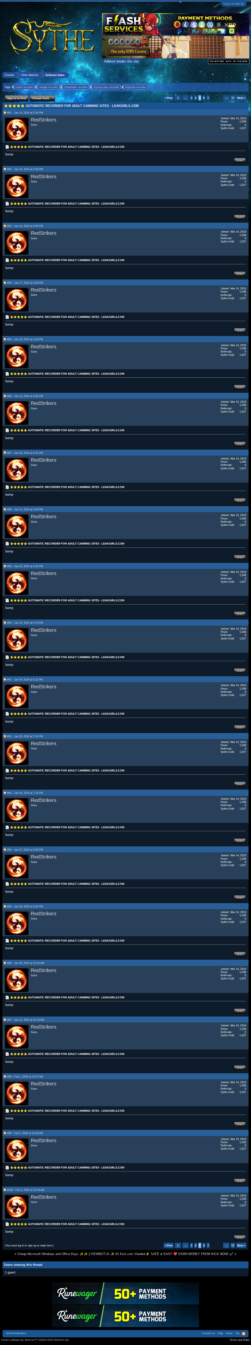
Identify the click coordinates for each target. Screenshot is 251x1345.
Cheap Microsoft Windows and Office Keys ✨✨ (52, 1254)
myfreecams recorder (106, 87)
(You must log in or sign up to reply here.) (29, 1245)
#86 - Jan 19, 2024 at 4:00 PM (25, 396)
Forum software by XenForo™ (35, 1339)
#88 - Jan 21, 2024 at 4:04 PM (25, 509)
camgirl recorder (48, 87)
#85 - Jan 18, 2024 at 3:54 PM (25, 339)
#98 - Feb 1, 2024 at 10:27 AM (25, 1076)
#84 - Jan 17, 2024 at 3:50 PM (25, 282)
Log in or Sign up (234, 3)
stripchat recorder (135, 87)
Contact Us (208, 1333)
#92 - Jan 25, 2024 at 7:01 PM (25, 736)
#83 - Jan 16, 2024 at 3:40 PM (25, 225)
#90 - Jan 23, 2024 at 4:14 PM (25, 622)
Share (239, 160)
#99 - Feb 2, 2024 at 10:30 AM (25, 1133)
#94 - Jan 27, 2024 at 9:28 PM (25, 849)
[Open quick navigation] (245, 74)
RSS (243, 1333)
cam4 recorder (24, 87)
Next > (241, 97)
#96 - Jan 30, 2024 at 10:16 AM (25, 962)
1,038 (242, 121)
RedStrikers (43, 119)
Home (229, 1333)
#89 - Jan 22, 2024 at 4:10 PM (25, 566)
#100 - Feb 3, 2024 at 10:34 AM (25, 1189)
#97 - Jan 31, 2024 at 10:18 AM (25, 1019)
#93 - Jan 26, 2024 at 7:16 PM (25, 792)
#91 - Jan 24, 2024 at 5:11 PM (25, 679)
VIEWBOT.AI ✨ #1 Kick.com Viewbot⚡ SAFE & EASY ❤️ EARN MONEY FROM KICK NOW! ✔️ (162, 1254)
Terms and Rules (239, 1339)
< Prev (169, 97)
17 (232, 97)
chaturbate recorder (76, 87)
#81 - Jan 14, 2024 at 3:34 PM (25, 112)
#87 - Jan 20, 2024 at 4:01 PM (25, 452)
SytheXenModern (16, 1333)
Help (220, 1333)
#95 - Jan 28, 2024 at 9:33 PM (25, 906)
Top (237, 1333)
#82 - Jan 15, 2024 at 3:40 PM (25, 169)
